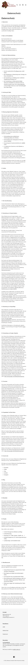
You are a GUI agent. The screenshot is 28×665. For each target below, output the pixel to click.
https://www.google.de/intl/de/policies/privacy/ (14, 450)
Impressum (5, 634)
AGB (4, 627)
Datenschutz (5, 630)
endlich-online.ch (16, 649)
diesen (4, 295)
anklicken (10, 295)
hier (2, 557)
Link (7, 295)
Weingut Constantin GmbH (12, 660)
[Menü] (25, 4)
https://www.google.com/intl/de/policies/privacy (14, 376)
